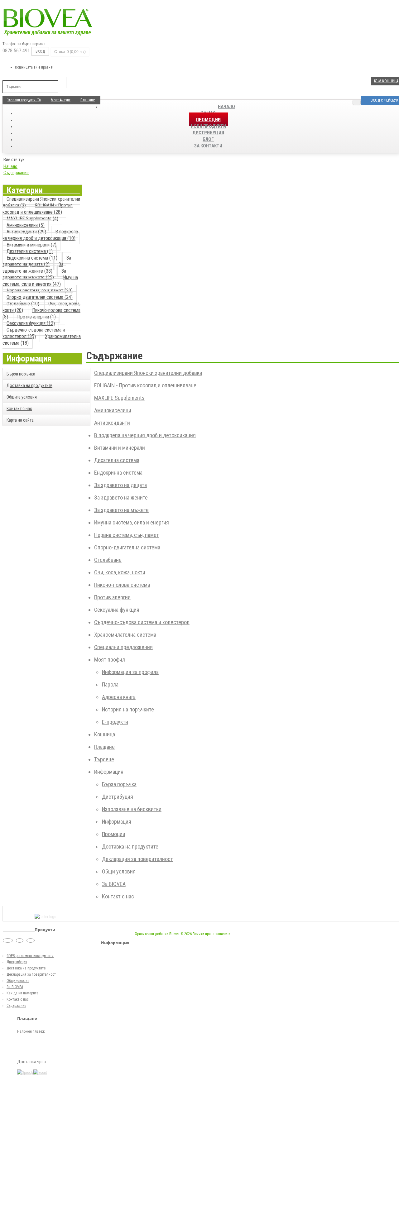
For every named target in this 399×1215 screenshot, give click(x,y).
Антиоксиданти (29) (26, 232)
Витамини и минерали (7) (31, 245)
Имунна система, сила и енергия (131, 522)
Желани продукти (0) (24, 100)
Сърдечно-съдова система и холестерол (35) (33, 333)
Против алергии (112, 597)
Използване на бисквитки (131, 809)
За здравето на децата (120, 485)
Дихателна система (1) (30, 251)
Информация (116, 821)
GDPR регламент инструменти (30, 956)
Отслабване (108, 560)
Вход (40, 51)
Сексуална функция (116, 609)
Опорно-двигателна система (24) (40, 297)
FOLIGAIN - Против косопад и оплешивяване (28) (37, 209)
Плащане (104, 747)
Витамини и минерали (119, 447)
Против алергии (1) (36, 317)
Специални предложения (123, 647)
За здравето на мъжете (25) (34, 274)
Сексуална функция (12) (31, 323)
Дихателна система (116, 460)
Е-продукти (115, 722)
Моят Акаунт (60, 100)
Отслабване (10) (23, 304)
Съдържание (16, 172)
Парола (110, 684)
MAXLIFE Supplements (119, 398)
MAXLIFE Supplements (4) (32, 219)
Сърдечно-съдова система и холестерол (142, 622)
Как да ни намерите (22, 993)
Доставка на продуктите (29, 385)
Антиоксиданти (112, 422)
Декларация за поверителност (137, 859)
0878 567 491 (16, 51)
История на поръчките (128, 709)
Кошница (104, 734)
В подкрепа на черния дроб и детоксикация (145, 435)
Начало (226, 106)
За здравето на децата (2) (36, 261)
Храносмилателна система (125, 634)
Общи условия (119, 871)
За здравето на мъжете (121, 510)
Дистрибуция (117, 796)
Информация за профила (130, 672)
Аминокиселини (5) (26, 225)
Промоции (113, 834)
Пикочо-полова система (122, 584)
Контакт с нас (19, 408)
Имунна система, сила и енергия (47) (40, 281)
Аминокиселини (112, 410)
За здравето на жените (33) (32, 267)
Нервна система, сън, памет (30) (40, 291)
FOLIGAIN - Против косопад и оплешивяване (145, 385)
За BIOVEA (114, 884)
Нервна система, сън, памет (126, 535)
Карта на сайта (20, 420)
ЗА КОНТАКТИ (208, 146)
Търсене (104, 759)
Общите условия (22, 397)
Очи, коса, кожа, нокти (119, 572)
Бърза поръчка (21, 373)
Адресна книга (119, 697)
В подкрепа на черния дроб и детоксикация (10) (40, 235)
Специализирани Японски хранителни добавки (148, 373)
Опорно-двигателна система (127, 547)
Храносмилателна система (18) (41, 339)
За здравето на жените (121, 497)
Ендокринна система (118, 472)
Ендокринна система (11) (32, 258)
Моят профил (109, 659)
